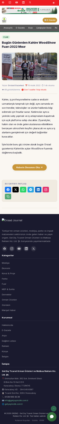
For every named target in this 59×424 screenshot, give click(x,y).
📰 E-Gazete (49, 20)
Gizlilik (35, 420)
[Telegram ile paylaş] (31, 189)
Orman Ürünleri (9, 299)
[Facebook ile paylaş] (8, 189)
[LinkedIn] (23, 2)
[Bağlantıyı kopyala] (8, 196)
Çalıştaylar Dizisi (43, 28)
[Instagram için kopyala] (46, 189)
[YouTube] (16, 2)
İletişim (5, 356)
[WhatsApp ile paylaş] (23, 189)
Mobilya (5, 263)
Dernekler (6, 294)
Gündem (6, 305)
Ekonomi (6, 268)
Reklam (5, 346)
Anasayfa (8, 28)
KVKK (41, 420)
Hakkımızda (7, 325)
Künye (5, 351)
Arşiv (30, 28)
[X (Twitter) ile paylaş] (15, 189)
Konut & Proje (8, 273)
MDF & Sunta (8, 289)
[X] (30, 2)
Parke (5, 278)
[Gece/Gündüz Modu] (53, 2)
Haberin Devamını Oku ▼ (29, 167)
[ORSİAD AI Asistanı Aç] (51, 416)
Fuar (4, 284)
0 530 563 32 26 (12, 397)
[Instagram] (10, 2)
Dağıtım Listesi (9, 341)
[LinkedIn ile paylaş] (38, 189)
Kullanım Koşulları (22, 420)
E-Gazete (20, 28)
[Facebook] (3, 2)
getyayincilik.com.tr (14, 404)
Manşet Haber (9, 310)
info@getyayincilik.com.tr (16, 400)
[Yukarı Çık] (53, 408)
